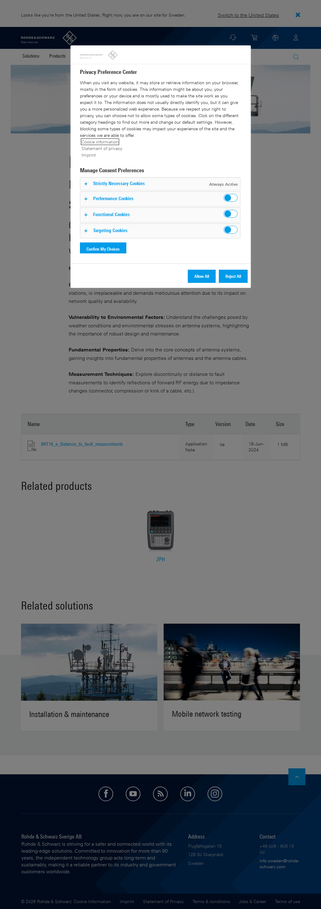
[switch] (231, 198)
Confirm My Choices (103, 249)
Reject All (233, 276)
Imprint (89, 155)
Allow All (201, 276)
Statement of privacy (102, 148)
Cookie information (100, 141)
